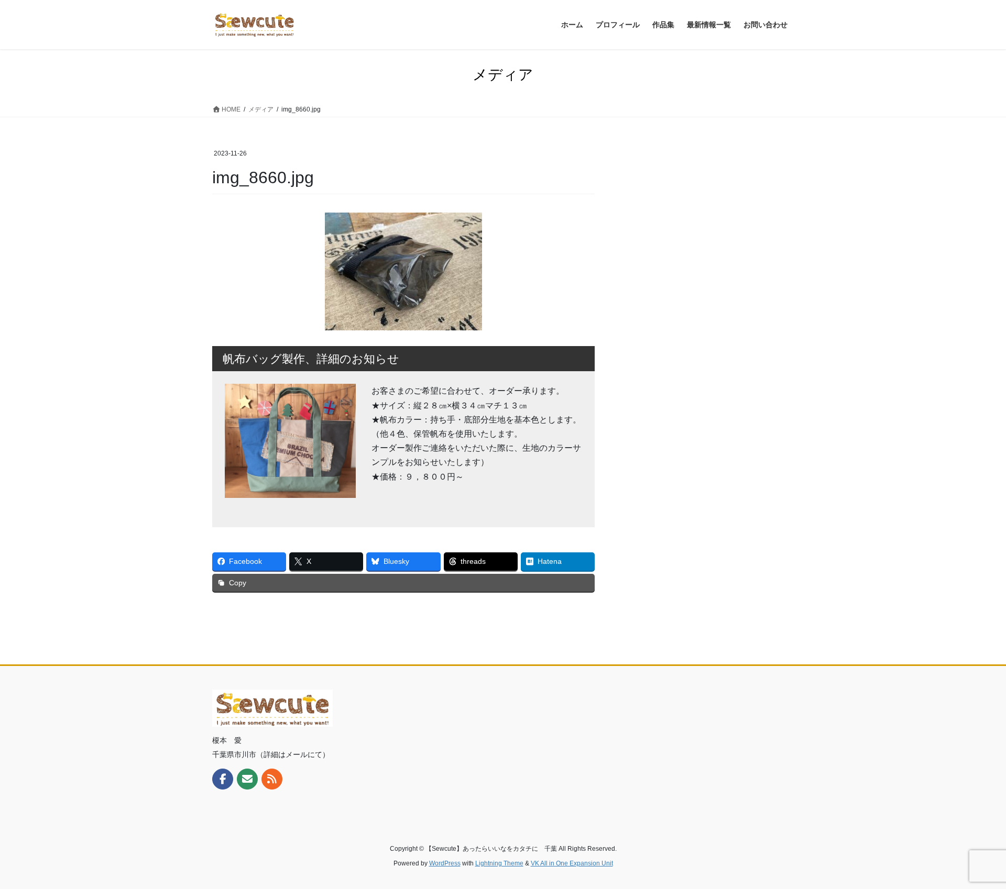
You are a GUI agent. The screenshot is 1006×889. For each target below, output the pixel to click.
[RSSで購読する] (271, 779)
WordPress (445, 863)
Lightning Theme (499, 863)
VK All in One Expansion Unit (572, 863)
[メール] (247, 779)
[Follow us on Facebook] (222, 779)
